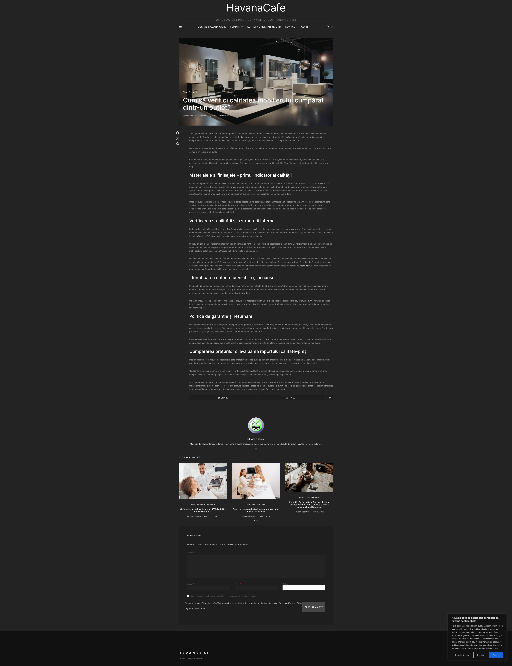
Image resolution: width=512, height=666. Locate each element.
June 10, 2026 (317, 512)
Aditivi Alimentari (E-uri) (264, 26)
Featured (193, 92)
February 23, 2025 (208, 115)
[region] (477, 637)
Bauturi (302, 497)
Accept (496, 655)
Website (286, 584)
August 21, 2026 (211, 516)
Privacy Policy (278, 603)
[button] (332, 27)
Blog (185, 92)
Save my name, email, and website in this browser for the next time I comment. (225, 596)
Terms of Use (295, 603)
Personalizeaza (462, 655)
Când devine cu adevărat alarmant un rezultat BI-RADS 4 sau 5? (256, 510)
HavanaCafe (196, 653)
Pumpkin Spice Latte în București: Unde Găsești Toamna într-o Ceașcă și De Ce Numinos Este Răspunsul (309, 504)
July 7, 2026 (264, 516)
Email (238, 584)
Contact (291, 26)
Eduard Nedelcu (190, 115)
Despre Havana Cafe (212, 26)
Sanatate (201, 504)
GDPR (304, 26)
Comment (191, 552)
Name (190, 584)
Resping (480, 655)
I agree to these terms (195, 608)
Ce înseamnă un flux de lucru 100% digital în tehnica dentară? (202, 510)
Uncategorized (313, 497)
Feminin (235, 26)
